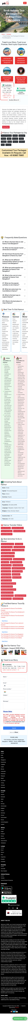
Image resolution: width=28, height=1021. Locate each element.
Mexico (2, 852)
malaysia (3, 776)
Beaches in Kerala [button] (17, 577)
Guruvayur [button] (15, 138)
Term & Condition (13, 997)
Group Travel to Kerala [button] (19, 547)
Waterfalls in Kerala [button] (6, 574)
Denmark (3, 796)
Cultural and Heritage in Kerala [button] (8, 583)
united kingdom (4, 822)
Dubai (2, 757)
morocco (3, 838)
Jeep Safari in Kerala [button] (6, 565)
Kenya (2, 836)
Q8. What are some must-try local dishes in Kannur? (11, 290)
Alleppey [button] (3, 138)
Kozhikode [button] (22, 141)
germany (3, 812)
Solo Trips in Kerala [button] (6, 550)
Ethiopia (3, 833)
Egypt (2, 831)
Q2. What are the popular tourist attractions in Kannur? (12, 248)
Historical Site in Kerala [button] (7, 586)
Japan (2, 766)
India (2, 755)
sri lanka (3, 780)
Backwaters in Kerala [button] (18, 598)
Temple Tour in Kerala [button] (6, 580)
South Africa (4, 840)
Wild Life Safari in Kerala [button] (16, 562)
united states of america (7, 880)
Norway (2, 803)
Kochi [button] (3, 144)
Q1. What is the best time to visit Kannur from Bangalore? (12, 242)
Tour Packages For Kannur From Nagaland (12, 634)
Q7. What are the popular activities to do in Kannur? (10, 284)
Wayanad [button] (15, 141)
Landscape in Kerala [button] (6, 577)
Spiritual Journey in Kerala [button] (7, 544)
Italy (2, 801)
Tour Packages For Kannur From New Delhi (12, 636)
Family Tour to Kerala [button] (17, 571)
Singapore (3, 759)
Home (3, 34)
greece (2, 815)
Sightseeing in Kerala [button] (6, 598)
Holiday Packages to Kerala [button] (8, 553)
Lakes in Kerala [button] (5, 562)
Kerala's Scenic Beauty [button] (7, 531)
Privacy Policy (4, 997)
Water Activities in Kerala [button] (18, 550)
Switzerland (3, 817)
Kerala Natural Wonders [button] (17, 528)
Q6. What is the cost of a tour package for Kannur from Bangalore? (12, 277)
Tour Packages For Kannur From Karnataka (12, 628)
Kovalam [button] (15, 135)
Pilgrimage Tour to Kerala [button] (7, 595)
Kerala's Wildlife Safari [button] (7, 534)
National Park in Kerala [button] (19, 559)
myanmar (3, 787)
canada (2, 878)
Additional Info (5, 999)
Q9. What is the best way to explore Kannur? (11, 296)
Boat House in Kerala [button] (17, 565)
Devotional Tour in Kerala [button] (7, 592)
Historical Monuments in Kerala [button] (8, 589)
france (2, 810)
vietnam (3, 785)
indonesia (3, 773)
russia (2, 819)
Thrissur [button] (21, 138)
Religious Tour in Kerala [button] (20, 595)
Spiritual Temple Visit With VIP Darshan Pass (21, 80)
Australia (3, 868)
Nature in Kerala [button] (16, 574)
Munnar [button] (9, 141)
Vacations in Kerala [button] (6, 568)
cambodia (3, 771)
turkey (2, 782)
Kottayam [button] (8, 144)
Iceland (2, 824)
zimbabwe (3, 842)
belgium (2, 808)
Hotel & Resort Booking (7, 79)
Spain (2, 799)
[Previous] (2, 652)
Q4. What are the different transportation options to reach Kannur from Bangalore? (12, 261)
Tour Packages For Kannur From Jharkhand (12, 626)
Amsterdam (3, 806)
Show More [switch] (6, 127)
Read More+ (5, 620)
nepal (2, 778)
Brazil (2, 850)
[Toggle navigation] (25, 3)
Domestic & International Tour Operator (21, 60)
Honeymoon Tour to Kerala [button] (18, 568)
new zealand (4, 870)
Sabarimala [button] (21, 135)
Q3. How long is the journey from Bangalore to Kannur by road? (12, 254)
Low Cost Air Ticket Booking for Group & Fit (7, 60)
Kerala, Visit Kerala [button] (6, 528)
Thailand (3, 764)
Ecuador (3, 859)
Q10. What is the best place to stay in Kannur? (12, 302)
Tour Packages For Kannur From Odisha (11, 637)
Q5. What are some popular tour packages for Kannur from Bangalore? (12, 269)
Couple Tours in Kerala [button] (7, 559)
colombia (3, 861)
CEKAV (17, 1007)
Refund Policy (22, 997)
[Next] (25, 652)
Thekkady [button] (4, 141)
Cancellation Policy (14, 999)
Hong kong (3, 762)
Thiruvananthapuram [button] (6, 135)
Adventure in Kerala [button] (6, 571)
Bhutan (2, 769)
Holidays (8, 34)
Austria (2, 794)
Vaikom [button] (9, 138)
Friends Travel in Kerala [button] (7, 547)
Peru (2, 854)
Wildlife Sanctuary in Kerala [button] (8, 556)
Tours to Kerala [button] (18, 544)
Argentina (3, 856)
